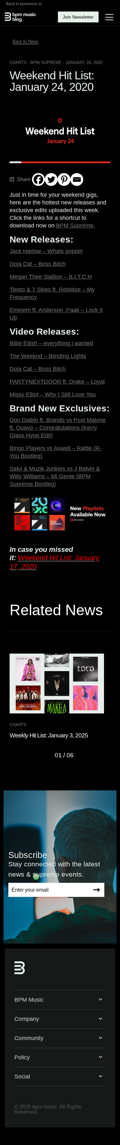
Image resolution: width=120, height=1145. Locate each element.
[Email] (76, 179)
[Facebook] (38, 179)
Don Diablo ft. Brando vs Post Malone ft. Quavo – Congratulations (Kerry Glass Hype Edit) (58, 428)
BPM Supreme (74, 225)
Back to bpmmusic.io (24, 4)
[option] (60, 696)
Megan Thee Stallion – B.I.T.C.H (51, 277)
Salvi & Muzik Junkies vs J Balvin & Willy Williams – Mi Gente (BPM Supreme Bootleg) (55, 476)
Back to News (25, 41)
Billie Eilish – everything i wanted (51, 343)
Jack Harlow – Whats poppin (46, 251)
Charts (18, 62)
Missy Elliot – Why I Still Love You (53, 394)
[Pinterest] (64, 179)
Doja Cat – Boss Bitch (38, 264)
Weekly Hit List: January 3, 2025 (49, 735)
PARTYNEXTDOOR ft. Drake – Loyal (57, 381)
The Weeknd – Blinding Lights (48, 356)
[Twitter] (51, 179)
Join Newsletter (78, 17)
